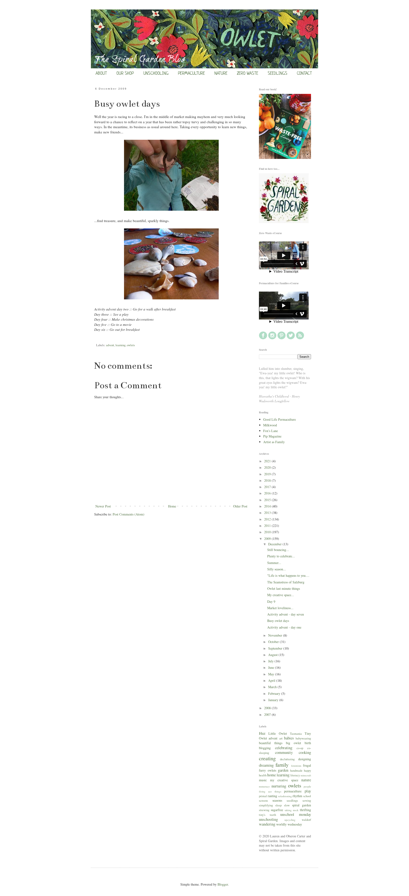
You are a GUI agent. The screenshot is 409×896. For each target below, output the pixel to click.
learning (120, 345)
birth (308, 743)
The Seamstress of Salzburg (285, 582)
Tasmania (296, 734)
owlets (131, 345)
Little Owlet (277, 733)
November (275, 635)
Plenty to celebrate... (281, 556)
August (273, 654)
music (263, 780)
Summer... (274, 562)
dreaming (266, 765)
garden (283, 770)
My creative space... (280, 595)
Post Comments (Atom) (128, 514)
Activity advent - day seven (285, 614)
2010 (268, 532)
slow (287, 805)
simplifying (266, 805)
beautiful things (270, 743)
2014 (268, 506)
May (271, 674)
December (275, 544)
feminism (296, 765)
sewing (306, 801)
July (271, 661)
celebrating (283, 747)
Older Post (240, 506)
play (308, 791)
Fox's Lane (270, 430)
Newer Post (103, 506)
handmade (296, 771)
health (263, 775)
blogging (265, 748)
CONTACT (304, 73)
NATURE (220, 73)
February (274, 693)
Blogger (223, 884)
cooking (305, 752)
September (275, 648)
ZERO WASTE (247, 73)
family (282, 764)
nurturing (278, 786)
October (274, 641)
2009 (268, 538)
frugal (307, 765)
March (273, 687)
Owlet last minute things (283, 588)
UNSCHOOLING (156, 73)
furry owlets (267, 770)
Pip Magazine (272, 436)
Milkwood (270, 425)
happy (307, 771)
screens (263, 801)
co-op (300, 748)
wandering (267, 824)
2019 (268, 474)
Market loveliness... (280, 608)
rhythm (297, 796)
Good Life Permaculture (279, 419)
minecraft (306, 775)
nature (306, 779)
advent (110, 345)
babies (289, 738)
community (284, 752)
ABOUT (101, 73)
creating (267, 758)
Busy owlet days (278, 620)
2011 (268, 525)
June (271, 667)
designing (304, 759)
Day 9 (271, 601)
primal (263, 796)
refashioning (285, 796)
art (281, 738)
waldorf (306, 820)
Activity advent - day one (284, 627)
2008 (268, 708)
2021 (268, 461)
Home (172, 506)
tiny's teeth (267, 815)
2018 (268, 480)
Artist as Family (274, 442)
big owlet (293, 743)
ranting (272, 796)
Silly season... (276, 569)
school (307, 796)
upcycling (290, 820)
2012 (268, 519)
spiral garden (301, 805)
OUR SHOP (125, 73)
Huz (262, 733)
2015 (268, 500)
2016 (268, 493)
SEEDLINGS (277, 73)
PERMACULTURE (191, 73)
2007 (268, 714)
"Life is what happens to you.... (288, 575)
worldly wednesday (289, 824)
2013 (268, 512)
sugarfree (277, 810)
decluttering (287, 759)
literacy (295, 775)
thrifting (305, 810)
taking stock (292, 810)
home (271, 775)
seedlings (292, 801)
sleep (278, 805)
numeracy (264, 786)
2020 (268, 467)
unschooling (268, 819)
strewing (264, 810)
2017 (268, 487)
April (272, 680)
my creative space (284, 780)
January (273, 700)
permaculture (293, 791)
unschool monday (295, 814)
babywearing (303, 738)
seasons (277, 800)
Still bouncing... (278, 549)
